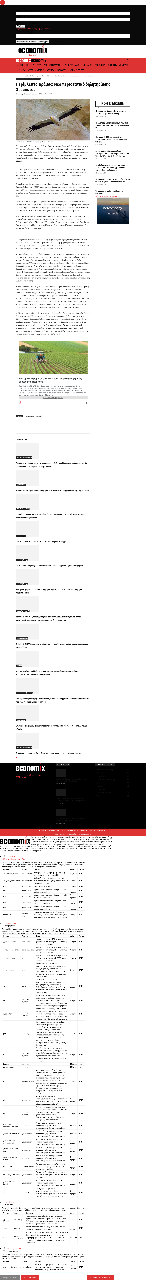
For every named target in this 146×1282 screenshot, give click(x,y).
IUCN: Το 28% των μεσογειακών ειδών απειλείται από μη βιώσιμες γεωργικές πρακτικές (51, 565)
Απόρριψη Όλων (10, 1277)
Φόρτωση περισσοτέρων (105, 196)
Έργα (39, 65)
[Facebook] (36, 429)
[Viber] (55, 429)
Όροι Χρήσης (61, 830)
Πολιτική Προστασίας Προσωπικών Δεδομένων (94, 830)
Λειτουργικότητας (13, 1248)
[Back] (17, 6)
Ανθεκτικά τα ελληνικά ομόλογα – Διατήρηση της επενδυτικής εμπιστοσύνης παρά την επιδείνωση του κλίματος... (112, 153)
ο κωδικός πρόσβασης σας (27, 23)
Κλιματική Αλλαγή (22, 560)
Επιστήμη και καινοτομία (24, 457)
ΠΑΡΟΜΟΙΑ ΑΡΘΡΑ (22, 439)
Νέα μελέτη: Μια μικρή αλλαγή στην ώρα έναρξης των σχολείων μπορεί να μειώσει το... (112, 125)
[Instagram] (18, 777)
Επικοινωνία (51, 830)
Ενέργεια (30, 65)
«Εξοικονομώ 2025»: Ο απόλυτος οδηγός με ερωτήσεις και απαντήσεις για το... (71, 820)
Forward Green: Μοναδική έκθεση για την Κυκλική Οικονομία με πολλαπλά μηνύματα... (72, 800)
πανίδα (38, 416)
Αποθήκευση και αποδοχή (100, 1277)
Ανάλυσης (10, 1202)
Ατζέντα (50, 70)
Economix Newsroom (30, 94)
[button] (127, 60)
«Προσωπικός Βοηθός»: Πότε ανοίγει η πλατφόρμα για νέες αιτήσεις (110, 112)
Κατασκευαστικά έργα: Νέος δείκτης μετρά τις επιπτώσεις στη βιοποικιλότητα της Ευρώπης (52, 490)
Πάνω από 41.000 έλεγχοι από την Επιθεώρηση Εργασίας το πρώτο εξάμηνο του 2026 (111, 139)
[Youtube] (25, 777)
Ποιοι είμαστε (41, 830)
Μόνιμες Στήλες (77, 70)
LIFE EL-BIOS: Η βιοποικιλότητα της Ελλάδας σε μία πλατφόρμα (41, 541)
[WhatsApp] (50, 429)
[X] (40, 429)
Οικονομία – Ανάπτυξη (118, 65)
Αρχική (20, 65)
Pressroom (62, 70)
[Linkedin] (60, 429)
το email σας (21, 39)
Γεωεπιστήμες (21, 536)
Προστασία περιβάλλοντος (45, 76)
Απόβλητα (87, 65)
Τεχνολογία (100, 65)
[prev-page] (17, 757)
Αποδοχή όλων (30, 1277)
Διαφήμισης (11, 923)
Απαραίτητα (11, 856)
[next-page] (18, 757)
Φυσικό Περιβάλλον (71, 65)
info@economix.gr (34, 775)
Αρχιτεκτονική (21, 485)
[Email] (65, 429)
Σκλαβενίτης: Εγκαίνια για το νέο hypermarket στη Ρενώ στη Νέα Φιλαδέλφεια (72, 780)
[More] (75, 429)
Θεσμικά (21, 70)
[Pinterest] (45, 429)
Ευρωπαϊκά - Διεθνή (23, 508)
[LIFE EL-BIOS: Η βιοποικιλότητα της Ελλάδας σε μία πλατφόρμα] (53, 529)
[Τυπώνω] (70, 429)
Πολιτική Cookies (72, 830)
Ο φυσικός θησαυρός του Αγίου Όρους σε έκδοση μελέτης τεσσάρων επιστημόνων (48, 753)
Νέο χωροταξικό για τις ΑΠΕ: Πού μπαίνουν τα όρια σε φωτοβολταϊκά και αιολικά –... (112, 180)
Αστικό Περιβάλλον (52, 65)
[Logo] (23, 61)
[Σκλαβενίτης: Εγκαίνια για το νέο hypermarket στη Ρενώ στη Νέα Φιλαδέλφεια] (73, 773)
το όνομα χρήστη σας (24, 16)
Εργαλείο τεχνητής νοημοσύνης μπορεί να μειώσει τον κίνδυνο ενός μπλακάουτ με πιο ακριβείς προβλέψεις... (111, 167)
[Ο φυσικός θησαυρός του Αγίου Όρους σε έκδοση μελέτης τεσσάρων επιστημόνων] (53, 741)
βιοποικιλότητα (29, 416)
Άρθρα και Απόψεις (36, 70)
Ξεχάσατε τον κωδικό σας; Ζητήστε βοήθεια (34, 28)
